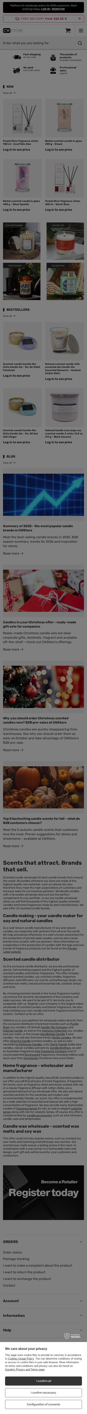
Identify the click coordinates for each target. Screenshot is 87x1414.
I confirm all (43, 1381)
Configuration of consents (43, 1404)
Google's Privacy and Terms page (25, 1369)
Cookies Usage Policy (21, 1358)
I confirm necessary (43, 1392)
